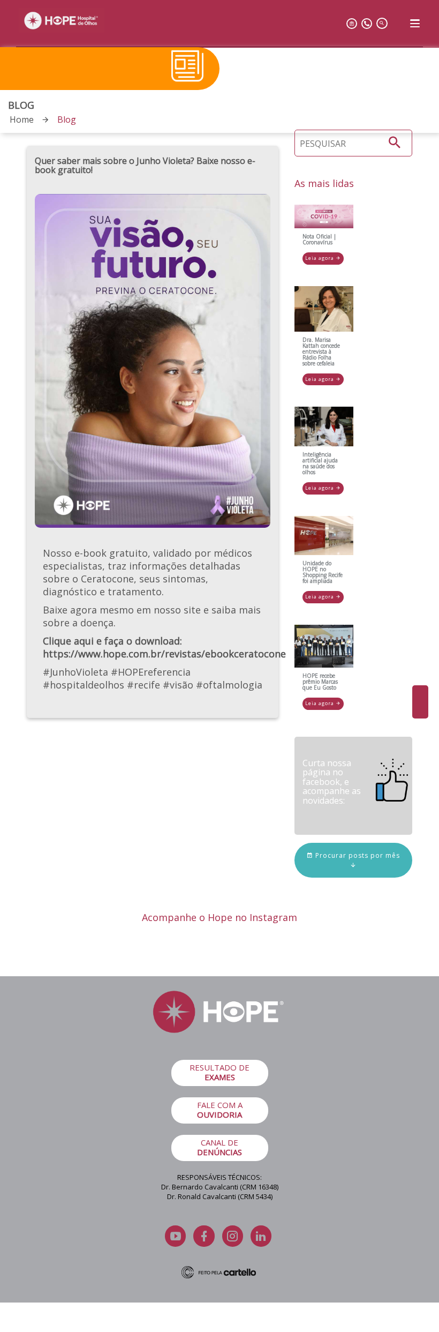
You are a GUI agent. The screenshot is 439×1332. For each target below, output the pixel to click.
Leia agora (320, 258)
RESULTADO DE (219, 1072)
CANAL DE (219, 1147)
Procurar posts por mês (356, 855)
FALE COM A (220, 1109)
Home (22, 119)
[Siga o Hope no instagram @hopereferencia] (420, 702)
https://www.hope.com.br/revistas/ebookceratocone (164, 653)
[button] (395, 143)
